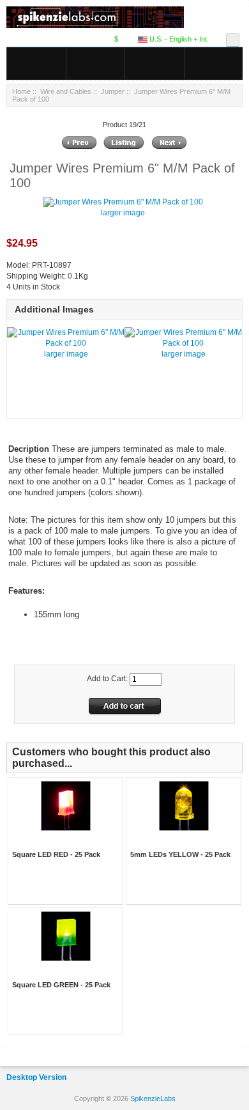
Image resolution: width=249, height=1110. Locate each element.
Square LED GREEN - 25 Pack (61, 985)
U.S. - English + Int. (178, 39)
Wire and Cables (65, 91)
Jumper (112, 91)
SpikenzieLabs (153, 1098)
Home (21, 91)
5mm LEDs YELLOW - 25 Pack (180, 854)
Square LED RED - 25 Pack (56, 854)
